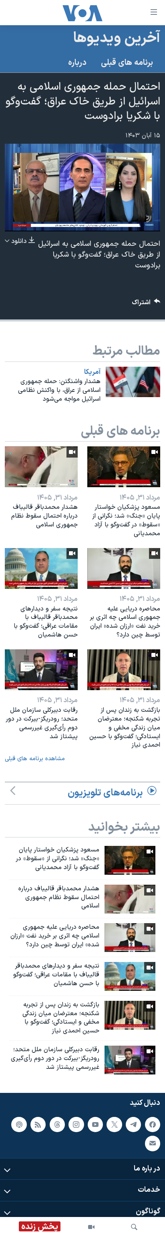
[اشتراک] (152, 1143)
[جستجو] (134, 1227)
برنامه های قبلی (127, 63)
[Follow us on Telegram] (133, 1124)
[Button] (146, 304)
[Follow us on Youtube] (95, 1124)
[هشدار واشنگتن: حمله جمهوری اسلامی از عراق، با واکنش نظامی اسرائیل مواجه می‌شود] (133, 382)
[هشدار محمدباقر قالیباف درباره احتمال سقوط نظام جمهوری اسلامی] (41, 466)
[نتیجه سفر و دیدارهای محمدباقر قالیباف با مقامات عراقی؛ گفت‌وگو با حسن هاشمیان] (41, 568)
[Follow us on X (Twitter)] (114, 1124)
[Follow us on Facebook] (152, 1124)
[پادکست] (18, 1124)
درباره (77, 63)
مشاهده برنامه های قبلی (35, 759)
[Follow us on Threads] (57, 1124)
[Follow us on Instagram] (76, 1124)
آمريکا (92, 372)
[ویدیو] (91, 1227)
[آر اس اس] (38, 1124)
